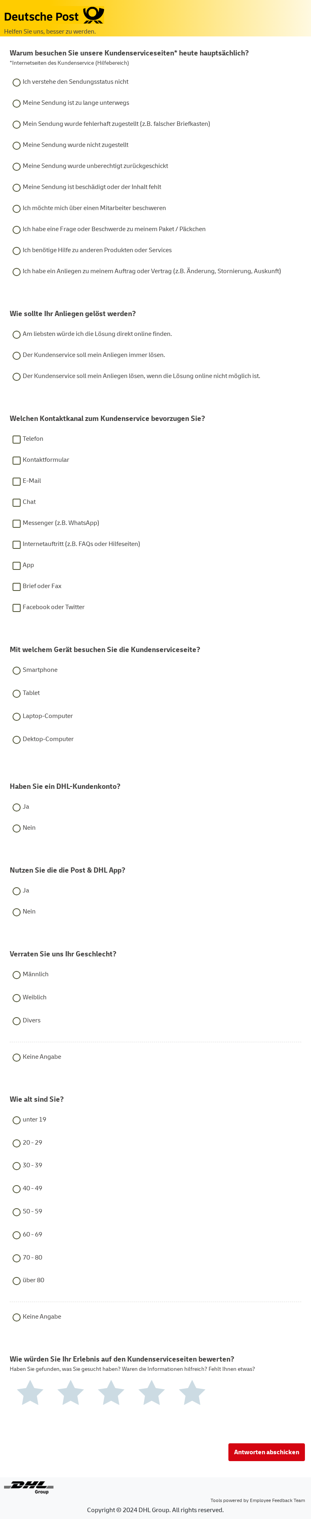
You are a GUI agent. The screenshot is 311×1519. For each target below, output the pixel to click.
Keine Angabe (42, 1057)
